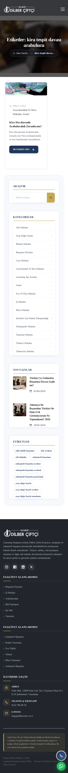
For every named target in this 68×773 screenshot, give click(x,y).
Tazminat (9, 616)
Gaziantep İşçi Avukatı (26, 277)
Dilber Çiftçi (19, 106)
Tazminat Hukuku (24, 335)
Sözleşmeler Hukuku (25, 326)
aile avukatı (46, 450)
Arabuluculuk (11, 598)
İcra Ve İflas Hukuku (25, 293)
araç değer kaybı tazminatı (28, 496)
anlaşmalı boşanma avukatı (28, 470)
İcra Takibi (10, 648)
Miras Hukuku (22, 310)
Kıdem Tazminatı (13, 642)
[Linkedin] (23, 567)
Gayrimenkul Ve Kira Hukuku (30, 269)
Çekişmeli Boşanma (14, 637)
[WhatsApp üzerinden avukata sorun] (61, 766)
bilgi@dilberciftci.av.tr (22, 716)
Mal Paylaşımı (12, 604)
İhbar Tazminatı (12, 660)
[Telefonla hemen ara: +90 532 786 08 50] (61, 755)
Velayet (8, 654)
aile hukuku (21, 457)
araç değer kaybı (23, 483)
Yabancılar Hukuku (25, 351)
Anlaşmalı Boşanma (14, 666)
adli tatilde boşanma (25, 450)
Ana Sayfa (21, 53)
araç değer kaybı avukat (27, 489)
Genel (26, 114)
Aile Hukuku (22, 227)
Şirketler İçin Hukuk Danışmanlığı (32, 318)
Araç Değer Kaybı (24, 236)
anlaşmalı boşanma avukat (28, 463)
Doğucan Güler (58, 761)
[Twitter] (31, 567)
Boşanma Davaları (24, 252)
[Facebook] (15, 567)
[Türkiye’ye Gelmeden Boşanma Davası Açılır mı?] (19, 378)
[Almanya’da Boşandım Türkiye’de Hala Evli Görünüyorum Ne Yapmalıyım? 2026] (19, 405)
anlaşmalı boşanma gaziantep (29, 476)
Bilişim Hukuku (23, 244)
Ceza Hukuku (22, 260)
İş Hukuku (21, 302)
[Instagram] (6, 567)
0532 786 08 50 (19, 705)
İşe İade (9, 610)
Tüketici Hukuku (24, 343)
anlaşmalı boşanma (42, 457)
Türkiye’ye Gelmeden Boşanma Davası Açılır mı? (42, 382)
